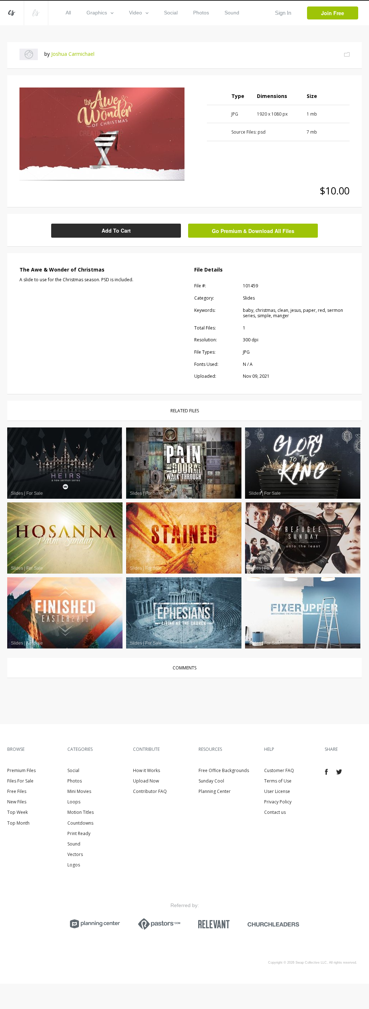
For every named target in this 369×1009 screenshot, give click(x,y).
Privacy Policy (278, 802)
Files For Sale (20, 781)
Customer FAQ (279, 770)
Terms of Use (278, 781)
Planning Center (215, 791)
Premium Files (21, 770)
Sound (231, 12)
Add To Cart (116, 230)
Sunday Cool (211, 781)
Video (135, 12)
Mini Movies (79, 791)
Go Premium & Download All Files (253, 230)
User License (277, 791)
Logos (73, 865)
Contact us (275, 812)
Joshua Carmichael (72, 53)
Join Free (332, 13)
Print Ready (78, 833)
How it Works (146, 770)
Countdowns (80, 823)
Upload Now (146, 781)
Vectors (75, 854)
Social (171, 12)
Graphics (96, 12)
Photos (201, 12)
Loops (73, 802)
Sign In (283, 13)
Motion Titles (80, 812)
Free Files (16, 791)
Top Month (18, 823)
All (68, 12)
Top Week (17, 812)
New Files (16, 802)
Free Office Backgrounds (224, 770)
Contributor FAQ (150, 791)
